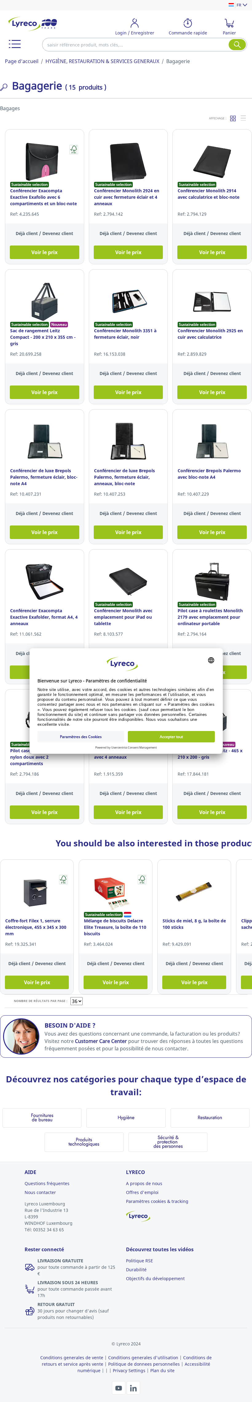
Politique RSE (139, 1261)
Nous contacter (40, 1192)
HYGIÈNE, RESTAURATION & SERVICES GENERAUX (102, 61)
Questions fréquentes (47, 1183)
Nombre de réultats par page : (40, 1001)
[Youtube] (119, 1387)
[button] (15, 44)
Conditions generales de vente (71, 1357)
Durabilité (136, 1269)
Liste (243, 118)
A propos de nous (144, 1183)
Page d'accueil (21, 61)
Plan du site (162, 1370)
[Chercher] (237, 44)
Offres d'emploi (142, 1192)
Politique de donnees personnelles (144, 1364)
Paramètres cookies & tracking (157, 1201)
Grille (233, 118)
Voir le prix (44, 252)
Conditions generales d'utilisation (143, 1357)
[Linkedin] (133, 1387)
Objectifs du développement (155, 1278)
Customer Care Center (101, 1041)
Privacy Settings (129, 1370)
